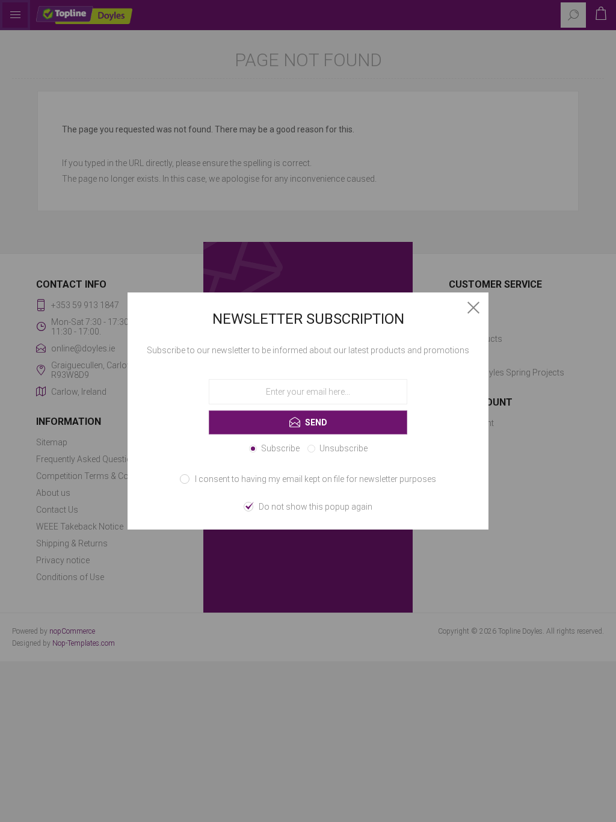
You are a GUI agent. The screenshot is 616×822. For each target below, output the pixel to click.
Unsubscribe (343, 448)
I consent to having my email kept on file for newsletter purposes (315, 479)
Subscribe (280, 448)
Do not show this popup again (315, 506)
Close (473, 307)
